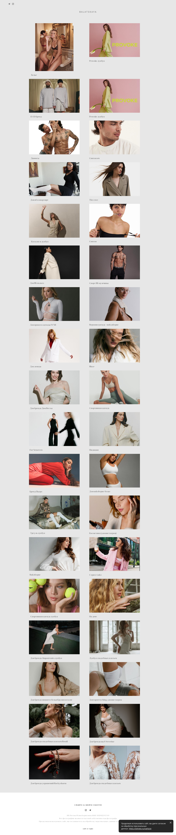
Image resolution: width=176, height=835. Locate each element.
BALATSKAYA (88, 12)
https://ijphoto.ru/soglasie (140, 828)
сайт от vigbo (88, 828)
